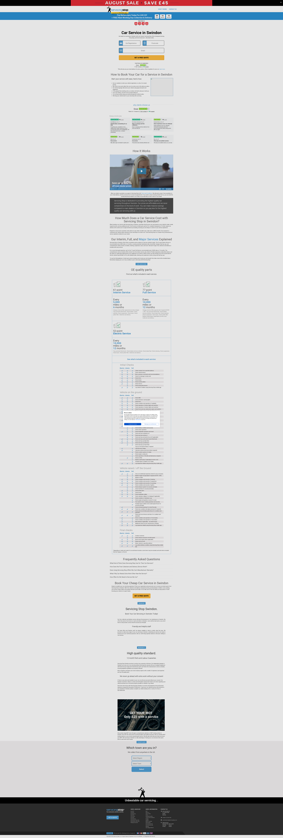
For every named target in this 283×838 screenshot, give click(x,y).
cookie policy (137, 419)
